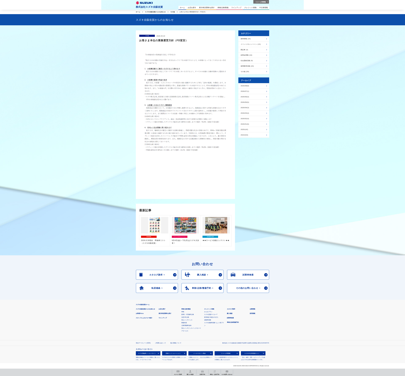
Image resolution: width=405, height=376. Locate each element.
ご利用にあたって (160, 343)
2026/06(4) (245, 97)
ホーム (138, 12)
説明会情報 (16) (246, 55)
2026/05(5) (245, 102)
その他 (172, 12)
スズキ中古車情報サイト (251, 353)
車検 (182, 311)
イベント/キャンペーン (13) (251, 44)
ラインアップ (163, 318)
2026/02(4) (245, 118)
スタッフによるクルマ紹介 (144, 318)
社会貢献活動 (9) (247, 60)
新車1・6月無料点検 (187, 314)
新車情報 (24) (246, 39)
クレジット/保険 (209, 309)
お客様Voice (140, 313)
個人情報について (175, 343)
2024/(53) (244, 135)
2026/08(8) (245, 86)
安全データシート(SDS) (143, 343)
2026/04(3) (245, 107)
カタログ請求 (231, 309)
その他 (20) (245, 71)
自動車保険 (207, 320)
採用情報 (252, 313)
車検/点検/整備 (185, 309)
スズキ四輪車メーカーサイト (147, 353)
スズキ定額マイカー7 (210, 314)
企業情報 (252, 309)
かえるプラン (208, 311)
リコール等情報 (225, 353)
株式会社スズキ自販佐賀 (149, 6)
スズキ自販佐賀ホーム (143, 304)
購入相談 (229, 313)
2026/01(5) (245, 124)
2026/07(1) (245, 91)
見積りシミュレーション (173, 353)
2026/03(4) (245, 113)
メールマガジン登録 (199, 353)
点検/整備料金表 (186, 325)
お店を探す (162, 309)
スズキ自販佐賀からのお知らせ (155, 12)
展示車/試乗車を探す (165, 313)
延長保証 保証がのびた (211, 317)
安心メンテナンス (186, 320)
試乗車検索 (230, 318)
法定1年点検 (185, 317)
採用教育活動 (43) (247, 66)
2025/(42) (244, 129)
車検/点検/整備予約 (233, 322)
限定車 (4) (244, 50)
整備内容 (184, 322)
